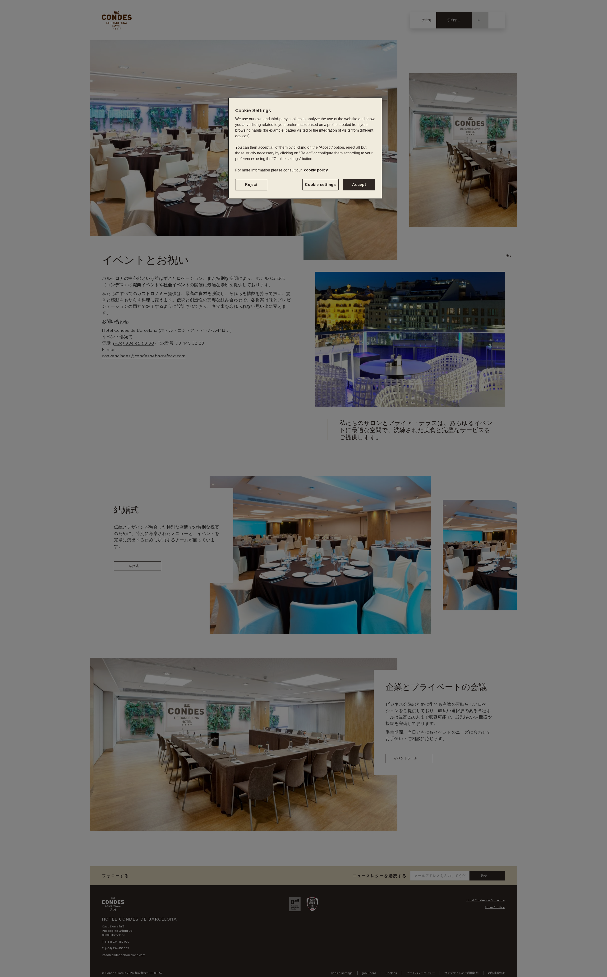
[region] (305, 148)
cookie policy (316, 170)
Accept (359, 185)
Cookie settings (320, 185)
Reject (251, 185)
